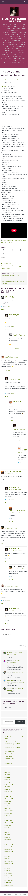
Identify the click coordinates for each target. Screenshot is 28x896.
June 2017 (7, 830)
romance (15, 266)
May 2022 (7, 772)
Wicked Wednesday (6, 263)
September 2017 (9, 822)
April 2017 (7, 834)
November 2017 (9, 818)
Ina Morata (9, 356)
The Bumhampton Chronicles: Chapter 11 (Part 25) (13, 281)
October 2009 (8, 882)
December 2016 (9, 844)
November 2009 (9, 880)
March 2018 (8, 808)
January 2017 (8, 842)
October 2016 (8, 849)
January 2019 (8, 791)
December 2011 (9, 861)
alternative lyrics (6, 265)
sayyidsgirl (9, 296)
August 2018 (8, 801)
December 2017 (9, 815)
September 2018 (9, 798)
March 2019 (8, 789)
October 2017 (8, 820)
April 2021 (7, 777)
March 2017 (8, 837)
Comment (21, 645)
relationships (10, 266)
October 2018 (8, 796)
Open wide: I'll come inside (12, 754)
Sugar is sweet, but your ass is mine (14, 741)
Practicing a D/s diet (10, 758)
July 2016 (7, 856)
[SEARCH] (25, 2)
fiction (15, 265)
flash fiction (19, 265)
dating (11, 265)
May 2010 (7, 866)
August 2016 (8, 854)
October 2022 (8, 770)
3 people (12, 393)
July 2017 (7, 827)
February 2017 (9, 839)
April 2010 (7, 868)
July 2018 (7, 803)
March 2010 (8, 870)
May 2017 (7, 832)
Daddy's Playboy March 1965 (12, 761)
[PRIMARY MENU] (3, 2)
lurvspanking (15, 79)
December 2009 (9, 878)
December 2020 (9, 784)
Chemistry (4, 86)
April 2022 (7, 774)
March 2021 (8, 779)
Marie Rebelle (10, 585)
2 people (12, 326)
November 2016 (9, 846)
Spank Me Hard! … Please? (14, 20)
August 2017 (8, 825)
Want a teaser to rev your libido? (10, 274)
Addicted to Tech (9, 751)
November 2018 (9, 794)
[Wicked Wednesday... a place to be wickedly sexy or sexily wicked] (14, 241)
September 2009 (9, 885)
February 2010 (9, 873)
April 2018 (7, 806)
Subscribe (20, 721)
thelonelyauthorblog (13, 471)
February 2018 (9, 810)
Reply (3, 309)
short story (19, 266)
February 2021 (9, 782)
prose (5, 266)
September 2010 (9, 863)
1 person (8, 306)
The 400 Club (8, 763)
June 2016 (7, 858)
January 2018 (8, 813)
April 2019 (7, 786)
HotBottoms (10, 688)
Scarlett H (9, 652)
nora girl (9, 672)
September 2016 (9, 851)
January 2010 (8, 875)
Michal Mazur (10, 680)
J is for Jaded (8, 756)
